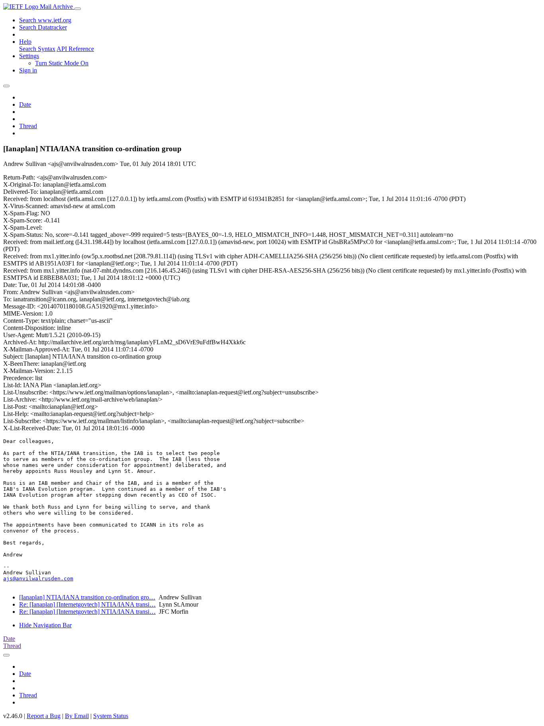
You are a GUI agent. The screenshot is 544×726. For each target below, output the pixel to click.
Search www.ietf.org (45, 20)
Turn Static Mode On (61, 63)
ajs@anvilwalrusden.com (38, 579)
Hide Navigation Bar (45, 625)
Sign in (28, 70)
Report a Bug (44, 715)
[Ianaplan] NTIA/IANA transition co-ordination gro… (87, 597)
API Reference (75, 48)
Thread (28, 126)
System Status (110, 715)
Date (25, 104)
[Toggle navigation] (77, 9)
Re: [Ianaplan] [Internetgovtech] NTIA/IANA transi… (87, 604)
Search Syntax (37, 48)
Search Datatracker (43, 27)
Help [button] (25, 41)
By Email (77, 715)
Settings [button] (29, 56)
